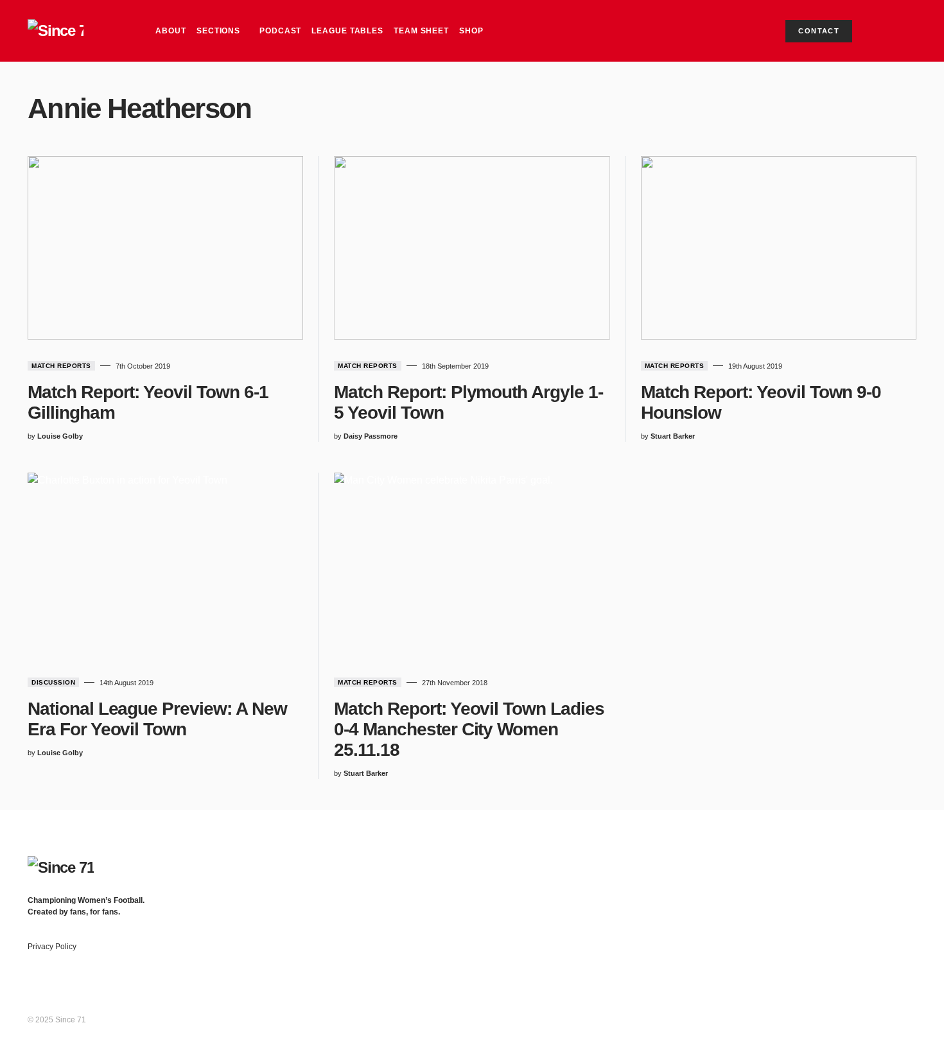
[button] (904, 31)
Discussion (53, 682)
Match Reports (61, 365)
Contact (818, 31)
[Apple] (911, 862)
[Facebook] (810, 862)
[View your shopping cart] (881, 31)
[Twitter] (835, 862)
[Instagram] (861, 862)
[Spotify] (886, 862)
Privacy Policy (52, 946)
